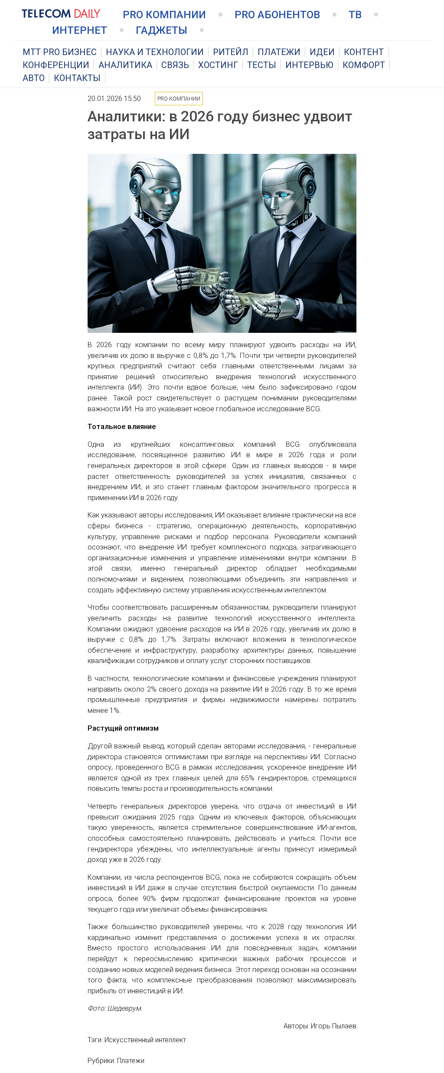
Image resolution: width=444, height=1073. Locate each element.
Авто (34, 78)
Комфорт (364, 65)
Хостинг (218, 65)
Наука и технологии (155, 52)
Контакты (77, 78)
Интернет (79, 30)
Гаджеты (161, 30)
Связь (175, 65)
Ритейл (230, 52)
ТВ (355, 15)
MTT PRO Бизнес (60, 52)
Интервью (309, 65)
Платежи (279, 52)
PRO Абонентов (277, 15)
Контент (364, 52)
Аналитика (125, 65)
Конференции (56, 65)
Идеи (322, 52)
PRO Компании (164, 15)
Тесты (261, 65)
